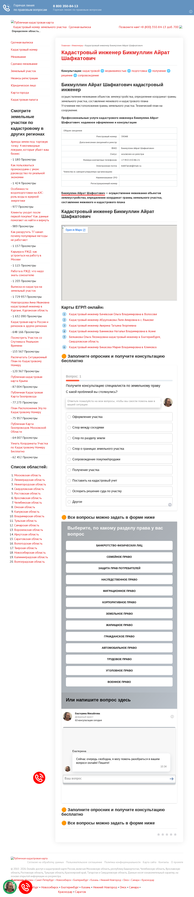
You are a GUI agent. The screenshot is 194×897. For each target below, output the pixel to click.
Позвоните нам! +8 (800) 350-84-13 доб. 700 (149, 27)
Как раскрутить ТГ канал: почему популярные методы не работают (29, 236)
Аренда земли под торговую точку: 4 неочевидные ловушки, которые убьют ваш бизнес (30, 147)
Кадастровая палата (24, 99)
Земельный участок (23, 71)
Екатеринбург (80, 880)
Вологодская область (28, 543)
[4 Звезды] (171, 834)
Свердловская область (29, 489)
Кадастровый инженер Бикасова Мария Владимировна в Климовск (113, 347)
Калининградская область (31, 557)
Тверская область (25, 548)
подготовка (139, 71)
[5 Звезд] (175, 834)
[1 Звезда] (158, 834)
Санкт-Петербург (44, 880)
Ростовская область (27, 493)
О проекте (177, 862)
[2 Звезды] (163, 834)
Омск (126, 880)
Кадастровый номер (24, 49)
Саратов (80, 892)
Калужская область (26, 511)
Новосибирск (63, 880)
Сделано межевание (24, 64)
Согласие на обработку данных (45, 862)
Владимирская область (29, 516)
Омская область (24, 507)
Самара (135, 880)
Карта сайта (149, 862)
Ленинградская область (29, 480)
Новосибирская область (30, 552)
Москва (29, 880)
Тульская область (25, 521)
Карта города (20, 92)
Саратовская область (28, 539)
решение (67, 75)
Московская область (27, 475)
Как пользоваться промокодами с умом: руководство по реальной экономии (28, 171)
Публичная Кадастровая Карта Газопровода (27, 394)
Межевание (18, 57)
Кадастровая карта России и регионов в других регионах (29, 324)
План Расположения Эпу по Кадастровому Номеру (28, 410)
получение (159, 71)
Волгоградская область (29, 561)
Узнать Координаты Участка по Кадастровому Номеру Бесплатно (29, 447)
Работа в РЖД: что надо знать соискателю (27, 273)
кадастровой (91, 71)
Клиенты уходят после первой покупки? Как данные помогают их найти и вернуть (30, 216)
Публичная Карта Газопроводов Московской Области (28, 428)
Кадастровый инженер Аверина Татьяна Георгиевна (102, 325)
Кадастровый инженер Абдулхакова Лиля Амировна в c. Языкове (111, 320)
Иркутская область (26, 534)
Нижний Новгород (111, 880)
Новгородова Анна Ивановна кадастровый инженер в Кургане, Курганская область (30, 306)
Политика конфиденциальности (122, 862)
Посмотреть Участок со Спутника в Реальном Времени (26, 341)
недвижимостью (115, 71)
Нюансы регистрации (24, 78)
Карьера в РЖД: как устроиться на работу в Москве (26, 255)
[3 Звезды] (167, 834)
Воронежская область (28, 530)
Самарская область (26, 525)
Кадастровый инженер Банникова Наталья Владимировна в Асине (112, 331)
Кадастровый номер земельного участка (39, 27)
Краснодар (148, 880)
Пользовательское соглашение (84, 862)
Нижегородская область (30, 484)
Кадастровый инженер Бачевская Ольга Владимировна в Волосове (113, 314)
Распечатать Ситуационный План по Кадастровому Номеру (29, 361)
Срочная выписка (80, 27)
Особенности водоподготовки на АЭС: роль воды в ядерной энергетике (27, 194)
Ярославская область (28, 498)
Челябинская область (28, 502)
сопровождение (88, 75)
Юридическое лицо (23, 85)
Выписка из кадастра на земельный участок (26, 288)
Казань (94, 880)
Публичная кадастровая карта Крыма (26, 379)
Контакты (164, 862)
